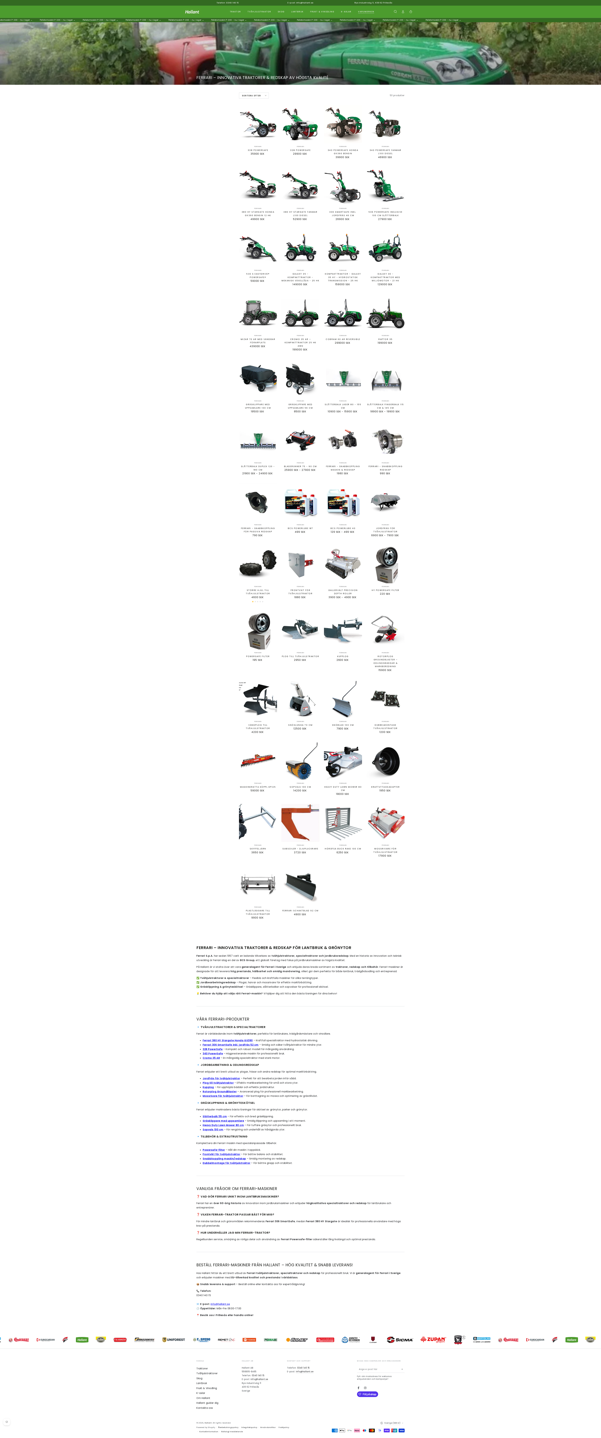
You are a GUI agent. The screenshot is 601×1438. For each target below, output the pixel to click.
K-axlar (200, 1393)
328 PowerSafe (213, 1049)
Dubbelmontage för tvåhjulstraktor (226, 1163)
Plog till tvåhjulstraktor (218, 1082)
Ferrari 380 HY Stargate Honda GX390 (228, 1040)
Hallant (208, 1423)
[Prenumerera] (403, 1369)
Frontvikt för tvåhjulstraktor (221, 1154)
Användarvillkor (268, 1427)
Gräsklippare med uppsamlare (223, 1120)
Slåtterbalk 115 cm (215, 1116)
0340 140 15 (258, 1375)
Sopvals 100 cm (213, 1129)
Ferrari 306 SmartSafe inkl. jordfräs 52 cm (231, 1044)
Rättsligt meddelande (232, 1431)
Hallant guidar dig (207, 1403)
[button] (395, 11)
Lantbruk (201, 1383)
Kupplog (208, 1087)
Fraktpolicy (284, 1427)
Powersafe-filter (214, 1150)
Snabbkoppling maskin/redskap (224, 1158)
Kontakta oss (204, 1408)
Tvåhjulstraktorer (207, 1373)
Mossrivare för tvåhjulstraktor (223, 1096)
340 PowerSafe (213, 1053)
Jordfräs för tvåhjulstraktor (221, 1078)
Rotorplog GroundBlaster (220, 1091)
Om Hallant (203, 1398)
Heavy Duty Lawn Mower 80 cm (223, 1125)
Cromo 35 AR (211, 1058)
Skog (199, 1378)
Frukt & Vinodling (206, 1388)
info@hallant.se (220, 1304)
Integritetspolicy (249, 1427)
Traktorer (202, 1368)
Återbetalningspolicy (228, 1427)
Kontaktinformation (208, 1431)
